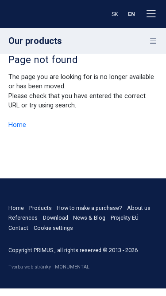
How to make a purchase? (89, 208)
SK (115, 14)
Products (40, 208)
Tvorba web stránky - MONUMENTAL (48, 267)
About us (139, 208)
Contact (18, 228)
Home (17, 125)
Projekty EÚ (125, 217)
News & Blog (89, 217)
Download (55, 217)
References (23, 217)
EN (131, 14)
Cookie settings (53, 228)
